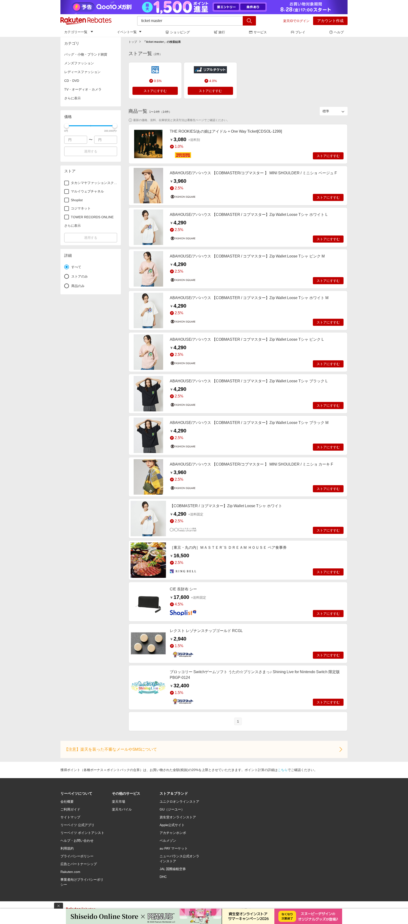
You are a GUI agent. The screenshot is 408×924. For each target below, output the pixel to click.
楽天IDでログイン (296, 21)
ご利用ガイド (70, 809)
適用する (90, 151)
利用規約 (67, 848)
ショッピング (180, 32)
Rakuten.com (70, 872)
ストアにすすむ (155, 91)
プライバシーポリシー (77, 856)
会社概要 (67, 801)
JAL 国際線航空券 (173, 869)
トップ (132, 42)
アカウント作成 (330, 21)
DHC (163, 877)
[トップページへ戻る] (85, 20)
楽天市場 (118, 801)
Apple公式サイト (172, 825)
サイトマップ (70, 817)
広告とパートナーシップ (78, 864)
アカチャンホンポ (173, 833)
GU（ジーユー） (172, 809)
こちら (283, 770)
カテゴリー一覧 (75, 32)
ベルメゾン (168, 840)
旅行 (221, 32)
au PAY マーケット (174, 848)
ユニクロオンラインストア (179, 801)
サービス (260, 32)
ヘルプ (339, 32)
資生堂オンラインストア (178, 817)
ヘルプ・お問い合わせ (77, 840)
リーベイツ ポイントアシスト (82, 833)
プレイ (300, 32)
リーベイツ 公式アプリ (77, 825)
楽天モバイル (122, 809)
